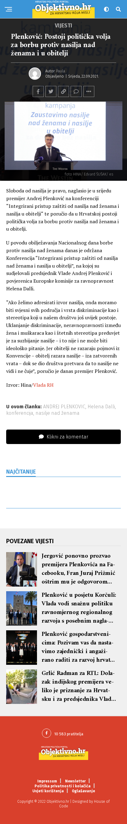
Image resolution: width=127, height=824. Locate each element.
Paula (60, 71)
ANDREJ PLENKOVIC (64, 406)
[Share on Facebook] (38, 91)
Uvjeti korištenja (48, 791)
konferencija (19, 413)
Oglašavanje (83, 791)
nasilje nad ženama (57, 413)
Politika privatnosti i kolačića (63, 786)
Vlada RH (43, 385)
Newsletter (75, 781)
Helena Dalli (101, 406)
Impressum (47, 781)
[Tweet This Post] (50, 91)
